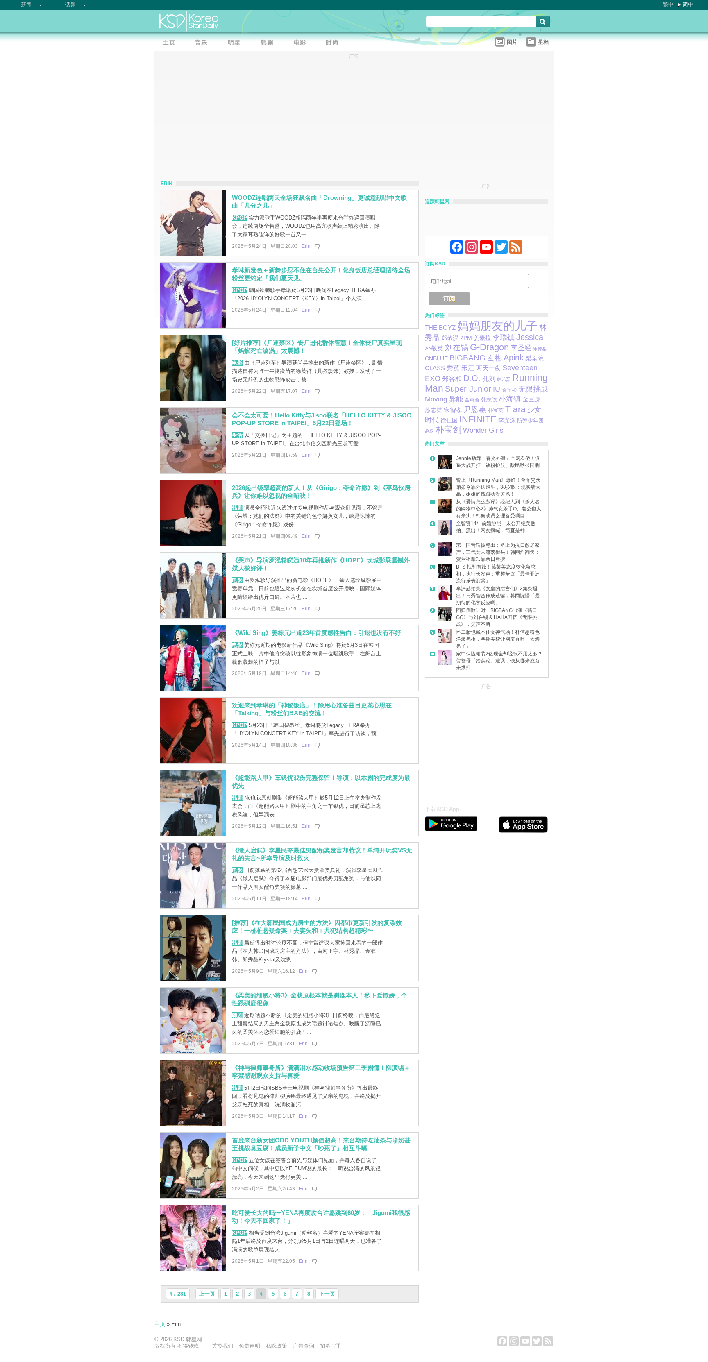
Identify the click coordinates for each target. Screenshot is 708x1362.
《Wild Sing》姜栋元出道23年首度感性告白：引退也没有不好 (316, 632)
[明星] (236, 43)
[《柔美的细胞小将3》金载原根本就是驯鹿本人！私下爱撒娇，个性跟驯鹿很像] (193, 1051)
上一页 (207, 1294)
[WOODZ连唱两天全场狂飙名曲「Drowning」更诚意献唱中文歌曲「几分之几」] (193, 254)
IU (496, 389)
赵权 (429, 430)
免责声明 (249, 1346)
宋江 (467, 368)
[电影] (302, 43)
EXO (432, 378)
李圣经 (521, 348)
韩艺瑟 (504, 379)
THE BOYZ (440, 327)
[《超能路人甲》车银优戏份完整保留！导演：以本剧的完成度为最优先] (193, 834)
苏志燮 (433, 410)
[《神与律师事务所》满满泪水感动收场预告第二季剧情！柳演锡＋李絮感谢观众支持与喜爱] (193, 1124)
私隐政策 (276, 1346)
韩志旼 (489, 400)
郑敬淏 (449, 338)
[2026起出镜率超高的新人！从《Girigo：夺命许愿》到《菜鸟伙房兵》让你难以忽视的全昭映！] (193, 544)
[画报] (334, 43)
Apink (514, 357)
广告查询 (303, 1346)
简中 (688, 4)
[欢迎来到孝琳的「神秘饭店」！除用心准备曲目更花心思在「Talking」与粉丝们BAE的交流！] (193, 761)
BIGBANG (467, 358)
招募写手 (330, 1346)
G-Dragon (489, 347)
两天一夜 (488, 368)
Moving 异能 (444, 399)
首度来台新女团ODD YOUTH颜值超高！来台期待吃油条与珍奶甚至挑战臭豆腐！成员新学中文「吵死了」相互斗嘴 (321, 1144)
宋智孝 (453, 410)
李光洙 (506, 420)
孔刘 (488, 378)
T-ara (515, 409)
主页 (159, 1324)
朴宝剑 (448, 429)
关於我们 (222, 1346)
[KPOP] (203, 43)
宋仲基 (540, 348)
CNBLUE (436, 358)
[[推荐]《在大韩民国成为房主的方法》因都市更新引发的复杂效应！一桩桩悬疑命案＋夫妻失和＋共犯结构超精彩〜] (193, 979)
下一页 (327, 1294)
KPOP (239, 218)
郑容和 (452, 378)
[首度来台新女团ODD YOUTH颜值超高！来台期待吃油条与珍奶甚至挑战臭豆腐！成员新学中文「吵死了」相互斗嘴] (193, 1196)
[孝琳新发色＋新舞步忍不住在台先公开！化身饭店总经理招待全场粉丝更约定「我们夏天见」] (193, 326)
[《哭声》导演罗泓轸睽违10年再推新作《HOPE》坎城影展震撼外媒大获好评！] (193, 616)
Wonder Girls (483, 430)
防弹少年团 (530, 420)
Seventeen (520, 367)
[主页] (170, 43)
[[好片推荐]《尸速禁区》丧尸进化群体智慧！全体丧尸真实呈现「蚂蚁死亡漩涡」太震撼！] (193, 399)
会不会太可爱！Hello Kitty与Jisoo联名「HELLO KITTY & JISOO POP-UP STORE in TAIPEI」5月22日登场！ (322, 419)
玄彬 (494, 358)
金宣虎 (531, 399)
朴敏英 (434, 347)
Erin (306, 246)
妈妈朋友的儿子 (497, 326)
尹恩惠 (475, 410)
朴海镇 (510, 398)
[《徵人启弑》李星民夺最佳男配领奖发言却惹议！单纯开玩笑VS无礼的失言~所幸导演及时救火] (193, 906)
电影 (237, 363)
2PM (466, 338)
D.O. (472, 378)
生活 (237, 435)
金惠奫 (472, 400)
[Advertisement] (486, 742)
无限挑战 (533, 389)
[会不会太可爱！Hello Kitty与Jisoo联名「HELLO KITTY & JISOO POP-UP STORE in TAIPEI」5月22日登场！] (193, 471)
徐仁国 (449, 420)
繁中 (668, 4)
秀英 (453, 368)
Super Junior (468, 388)
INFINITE (478, 419)
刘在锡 (456, 347)
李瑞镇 (503, 337)
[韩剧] (269, 43)
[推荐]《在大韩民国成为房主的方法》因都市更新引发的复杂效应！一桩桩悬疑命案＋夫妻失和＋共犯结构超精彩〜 (317, 926)
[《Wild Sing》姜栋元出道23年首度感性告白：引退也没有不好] (193, 689)
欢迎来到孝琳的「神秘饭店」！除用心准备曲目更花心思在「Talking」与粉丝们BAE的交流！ (312, 709)
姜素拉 (482, 338)
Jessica (529, 337)
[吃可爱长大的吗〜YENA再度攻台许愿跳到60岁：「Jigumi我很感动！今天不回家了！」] (193, 1269)
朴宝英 (496, 410)
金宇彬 (509, 390)
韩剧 (237, 508)
